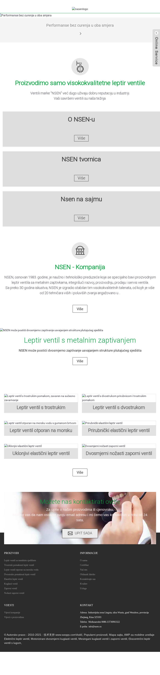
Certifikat (84, 565)
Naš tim (83, 569)
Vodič (79, 634)
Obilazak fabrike (87, 574)
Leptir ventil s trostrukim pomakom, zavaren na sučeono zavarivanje (41, 409)
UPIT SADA (83, 533)
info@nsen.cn (95, 626)
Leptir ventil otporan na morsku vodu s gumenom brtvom (41, 432)
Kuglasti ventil (11, 583)
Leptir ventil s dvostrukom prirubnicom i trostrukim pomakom (119, 409)
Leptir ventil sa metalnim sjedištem (20, 560)
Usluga (83, 588)
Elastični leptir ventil (13, 579)
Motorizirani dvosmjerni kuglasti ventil (54, 638)
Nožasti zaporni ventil (14, 593)
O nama (83, 560)
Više (80, 309)
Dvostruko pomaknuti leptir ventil (19, 574)
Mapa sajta (116, 634)
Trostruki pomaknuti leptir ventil (19, 565)
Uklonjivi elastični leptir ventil (41, 453)
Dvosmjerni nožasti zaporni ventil (119, 453)
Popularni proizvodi (96, 634)
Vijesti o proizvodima (14, 617)
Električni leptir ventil (16, 638)
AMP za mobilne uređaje (139, 634)
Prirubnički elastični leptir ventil (119, 430)
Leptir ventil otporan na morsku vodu (21, 569)
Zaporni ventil (10, 588)
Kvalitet (83, 583)
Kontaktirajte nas (88, 579)
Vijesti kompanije (12, 612)
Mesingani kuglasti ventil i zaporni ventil (102, 638)
